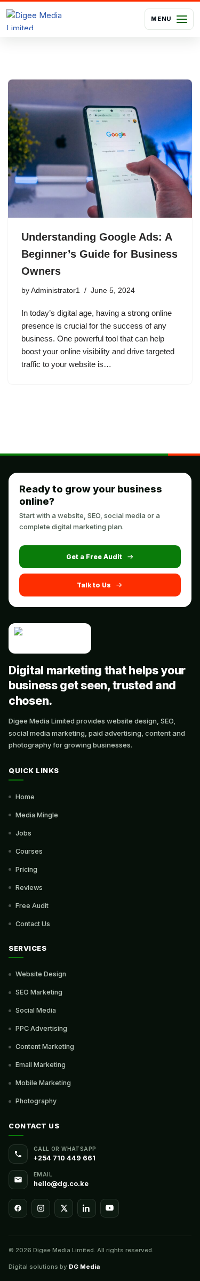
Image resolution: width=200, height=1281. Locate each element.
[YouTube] (109, 1208)
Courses (29, 851)
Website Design (40, 974)
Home (25, 797)
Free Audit (32, 906)
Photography (36, 1101)
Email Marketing (40, 1065)
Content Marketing (44, 1047)
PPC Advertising (41, 1028)
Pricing (26, 869)
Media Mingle (36, 815)
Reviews (29, 888)
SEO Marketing (38, 992)
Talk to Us (94, 585)
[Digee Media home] (37, 19)
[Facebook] (18, 1208)
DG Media (84, 1266)
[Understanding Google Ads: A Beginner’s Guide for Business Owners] (100, 148)
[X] (63, 1208)
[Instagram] (40, 1208)
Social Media (35, 1010)
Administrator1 (55, 291)
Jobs (23, 833)
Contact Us (32, 924)
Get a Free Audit (94, 557)
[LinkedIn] (86, 1208)
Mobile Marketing (43, 1083)
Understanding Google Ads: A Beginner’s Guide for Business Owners (99, 254)
